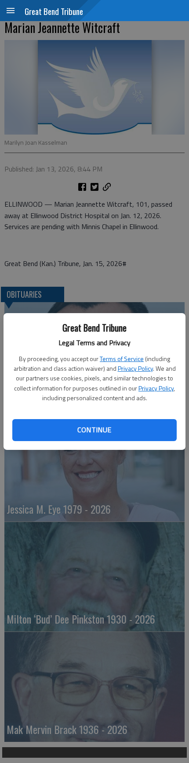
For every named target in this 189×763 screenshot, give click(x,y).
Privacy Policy (135, 368)
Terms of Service (122, 358)
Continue (94, 429)
